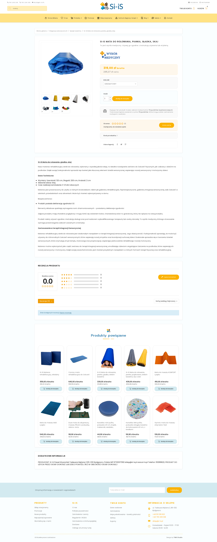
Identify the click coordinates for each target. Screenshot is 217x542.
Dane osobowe (116, 507)
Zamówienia (115, 511)
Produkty (77, 18)
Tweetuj (121, 144)
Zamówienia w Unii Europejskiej (84, 521)
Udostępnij (117, 144)
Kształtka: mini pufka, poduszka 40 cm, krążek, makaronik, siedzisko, (106, 425)
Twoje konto (118, 503)
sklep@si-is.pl (39, 2)
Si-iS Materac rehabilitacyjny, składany (49, 373)
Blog (145, 18)
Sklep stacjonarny (106, 18)
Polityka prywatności (80, 511)
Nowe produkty (40, 514)
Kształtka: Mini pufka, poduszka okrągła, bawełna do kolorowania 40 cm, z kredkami (136, 426)
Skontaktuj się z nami (42, 521)
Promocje (91, 18)
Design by (174, 537)
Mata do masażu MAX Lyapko (48, 424)
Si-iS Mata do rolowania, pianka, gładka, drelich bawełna (106, 374)
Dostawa (75, 524)
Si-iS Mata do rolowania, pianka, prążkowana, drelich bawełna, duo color (136, 374)
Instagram (205, 2)
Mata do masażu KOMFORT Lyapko (165, 373)
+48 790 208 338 (159, 517)
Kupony (113, 521)
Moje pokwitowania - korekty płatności (125, 514)
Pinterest (125, 144)
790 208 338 (13, 2)
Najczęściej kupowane (43, 518)
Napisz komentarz (169, 277)
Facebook (194, 2)
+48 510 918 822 (159, 514)
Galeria (157, 18)
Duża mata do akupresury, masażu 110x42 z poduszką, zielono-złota (78, 425)
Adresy (113, 518)
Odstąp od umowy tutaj (81, 528)
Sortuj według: (161, 301)
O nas (66, 18)
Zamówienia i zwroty (80, 514)
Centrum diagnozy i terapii (127, 18)
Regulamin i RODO (79, 518)
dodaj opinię (166, 125)
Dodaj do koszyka (122, 98)
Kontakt (169, 18)
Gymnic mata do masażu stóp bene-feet (165, 424)
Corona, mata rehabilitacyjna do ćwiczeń (79, 373)
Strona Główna (53, 18)
